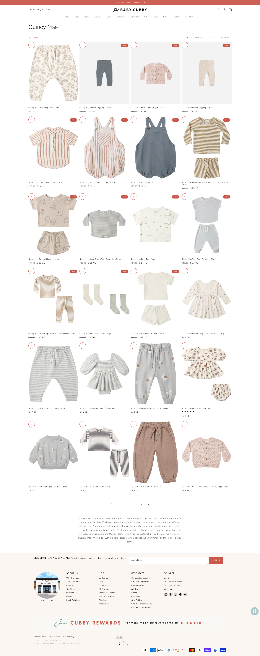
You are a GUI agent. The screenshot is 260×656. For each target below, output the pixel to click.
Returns (102, 581)
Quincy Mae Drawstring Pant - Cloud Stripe (46, 408)
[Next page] (148, 504)
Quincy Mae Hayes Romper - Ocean (146, 182)
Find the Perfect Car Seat (141, 604)
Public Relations (73, 600)
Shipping (102, 585)
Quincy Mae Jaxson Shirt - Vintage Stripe (46, 182)
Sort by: (188, 37)
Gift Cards (103, 600)
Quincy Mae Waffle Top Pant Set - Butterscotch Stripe (51, 334)
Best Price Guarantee (107, 592)
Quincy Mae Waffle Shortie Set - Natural (148, 334)
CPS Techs (135, 596)
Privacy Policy (55, 637)
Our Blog (168, 578)
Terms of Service (40, 637)
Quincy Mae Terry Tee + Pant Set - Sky (198, 259)
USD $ (119, 637)
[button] (218, 10)
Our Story (70, 589)
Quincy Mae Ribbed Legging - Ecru (197, 108)
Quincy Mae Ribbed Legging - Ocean (95, 108)
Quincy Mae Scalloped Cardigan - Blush (148, 108)
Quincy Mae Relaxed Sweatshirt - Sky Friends (47, 487)
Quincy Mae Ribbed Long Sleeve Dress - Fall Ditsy (203, 334)
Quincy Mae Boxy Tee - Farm (143, 259)
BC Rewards (104, 589)
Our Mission (71, 592)
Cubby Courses (137, 585)
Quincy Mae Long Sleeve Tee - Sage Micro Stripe (100, 259)
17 (141, 504)
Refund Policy (68, 637)
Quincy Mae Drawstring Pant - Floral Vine (46, 108)
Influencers (168, 589)
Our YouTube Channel (173, 581)
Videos (134, 592)
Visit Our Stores (73, 581)
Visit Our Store (47, 600)
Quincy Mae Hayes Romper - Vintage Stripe (98, 182)
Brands (69, 596)
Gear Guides (136, 600)
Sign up (216, 560)
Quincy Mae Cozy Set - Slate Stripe (94, 487)
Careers (69, 585)
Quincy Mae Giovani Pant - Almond (146, 487)
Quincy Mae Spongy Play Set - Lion (43, 259)
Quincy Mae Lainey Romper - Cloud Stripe (97, 408)
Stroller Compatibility (140, 581)
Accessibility (104, 604)
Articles (134, 589)
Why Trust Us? (72, 578)
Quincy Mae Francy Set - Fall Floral (197, 408)
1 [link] (112, 504)
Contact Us (103, 578)
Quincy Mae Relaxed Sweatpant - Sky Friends (150, 408)
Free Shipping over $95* (39, 9)
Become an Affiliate (172, 585)
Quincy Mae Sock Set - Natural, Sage (95, 334)
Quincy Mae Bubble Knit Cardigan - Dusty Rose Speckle (205, 487)
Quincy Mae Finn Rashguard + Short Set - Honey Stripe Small (205, 183)
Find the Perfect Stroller (141, 607)
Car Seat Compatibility (140, 578)
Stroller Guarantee (106, 596)
